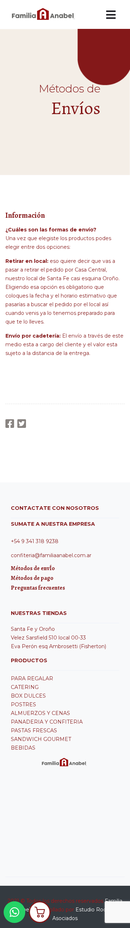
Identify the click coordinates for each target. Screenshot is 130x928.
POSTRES (23, 704)
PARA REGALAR (32, 678)
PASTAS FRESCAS (34, 730)
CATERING (25, 687)
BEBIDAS (23, 748)
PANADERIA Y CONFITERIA (47, 722)
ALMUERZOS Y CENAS (40, 713)
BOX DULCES (28, 696)
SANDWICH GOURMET (41, 739)
